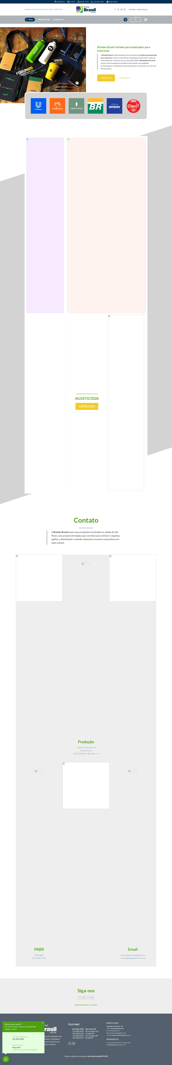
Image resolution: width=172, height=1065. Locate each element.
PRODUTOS (44, 19)
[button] (138, 9)
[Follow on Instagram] (118, 10)
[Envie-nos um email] (124, 10)
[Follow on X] (88, 998)
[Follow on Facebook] (115, 10)
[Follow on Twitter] (121, 10)
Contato (58, 19)
